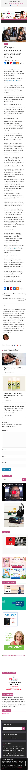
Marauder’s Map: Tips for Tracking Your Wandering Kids (13, 299)
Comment (5, 430)
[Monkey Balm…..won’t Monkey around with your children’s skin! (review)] (14, 377)
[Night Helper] (14, 12)
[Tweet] (8, 63)
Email (4, 456)
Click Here (14, 738)
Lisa (12, 60)
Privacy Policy (5, 713)
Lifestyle (5, 43)
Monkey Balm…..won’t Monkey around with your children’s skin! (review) (13, 395)
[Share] (5, 63)
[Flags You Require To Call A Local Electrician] (14, 354)
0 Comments (17, 60)
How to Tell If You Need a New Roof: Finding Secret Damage (15, 294)
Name (4, 450)
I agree (25, 763)
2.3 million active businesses (13, 80)
